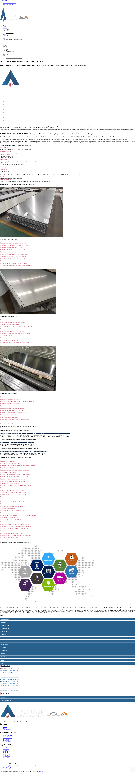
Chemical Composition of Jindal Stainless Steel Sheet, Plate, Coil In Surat (21, 112)
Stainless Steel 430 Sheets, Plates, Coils (9, 688)
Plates (7, 30)
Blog (4, 36)
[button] (67, 41)
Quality (4, 34)
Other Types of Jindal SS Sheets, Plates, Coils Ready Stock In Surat (20, 117)
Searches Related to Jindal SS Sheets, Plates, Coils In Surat (18, 123)
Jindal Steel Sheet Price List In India (14, 39)
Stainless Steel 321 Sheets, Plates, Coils (9, 681)
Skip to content (3, 0)
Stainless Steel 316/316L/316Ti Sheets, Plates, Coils (12, 679)
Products (5, 28)
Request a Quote (3, 427)
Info (4, 38)
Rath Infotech (40, 771)
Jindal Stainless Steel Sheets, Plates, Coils (10, 668)
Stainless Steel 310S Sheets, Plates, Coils (10, 677)
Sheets (7, 29)
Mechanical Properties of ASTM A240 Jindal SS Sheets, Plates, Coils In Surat (22, 115)
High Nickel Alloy (10, 33)
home (4, 25)
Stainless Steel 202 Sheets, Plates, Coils (9, 670)
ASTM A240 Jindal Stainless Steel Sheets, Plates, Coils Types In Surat (20, 107)
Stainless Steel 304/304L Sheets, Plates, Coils (11, 672)
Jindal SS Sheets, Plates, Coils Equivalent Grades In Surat (18, 109)
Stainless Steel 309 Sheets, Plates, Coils (9, 674)
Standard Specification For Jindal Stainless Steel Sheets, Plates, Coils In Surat (22, 104)
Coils (7, 31)
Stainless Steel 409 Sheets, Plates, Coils (9, 683)
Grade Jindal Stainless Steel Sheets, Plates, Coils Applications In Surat (20, 120)
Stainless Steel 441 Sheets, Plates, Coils (9, 690)
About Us (5, 26)
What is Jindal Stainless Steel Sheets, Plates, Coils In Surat (18, 101)
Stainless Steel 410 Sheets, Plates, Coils (9, 685)
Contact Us (5, 35)
